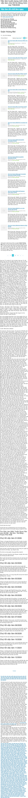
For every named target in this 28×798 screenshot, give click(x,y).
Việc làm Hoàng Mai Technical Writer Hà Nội (17, 41)
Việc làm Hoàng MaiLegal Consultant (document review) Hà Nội (17, 174)
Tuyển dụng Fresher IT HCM (14, 787)
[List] (24, 38)
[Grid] (26, 38)
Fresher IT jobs (4, 791)
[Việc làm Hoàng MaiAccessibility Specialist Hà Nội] (4, 159)
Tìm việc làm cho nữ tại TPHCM (13, 744)
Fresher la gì (4, 787)
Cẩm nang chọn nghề (8, 17)
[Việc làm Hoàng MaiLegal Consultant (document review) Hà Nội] (4, 176)
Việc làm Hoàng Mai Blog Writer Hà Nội (17, 73)
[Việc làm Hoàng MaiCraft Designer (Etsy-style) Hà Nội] (4, 193)
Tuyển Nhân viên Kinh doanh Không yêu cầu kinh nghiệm (13, 764)
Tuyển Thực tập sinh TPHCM (15, 791)
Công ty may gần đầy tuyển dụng (17, 749)
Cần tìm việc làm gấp (6, 743)
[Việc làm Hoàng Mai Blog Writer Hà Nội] (4, 76)
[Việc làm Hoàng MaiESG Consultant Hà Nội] (4, 125)
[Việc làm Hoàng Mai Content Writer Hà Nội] (4, 92)
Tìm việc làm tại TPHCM (17, 743)
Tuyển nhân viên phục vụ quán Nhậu (13, 772)
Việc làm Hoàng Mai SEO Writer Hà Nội (17, 58)
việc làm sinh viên (20, 676)
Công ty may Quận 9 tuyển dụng (18, 753)
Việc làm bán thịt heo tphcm (16, 760)
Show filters (4, 38)
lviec (4, 677)
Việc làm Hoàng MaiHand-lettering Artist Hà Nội (17, 226)
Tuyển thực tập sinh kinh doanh (11, 796)
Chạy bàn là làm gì (9, 777)
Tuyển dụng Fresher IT (18, 786)
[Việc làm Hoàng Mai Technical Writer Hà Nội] (4, 43)
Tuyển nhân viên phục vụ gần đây (9, 775)
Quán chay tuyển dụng (6, 779)
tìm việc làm (3, 676)
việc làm (9, 676)
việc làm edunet (20, 678)
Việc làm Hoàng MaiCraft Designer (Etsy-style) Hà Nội (16, 191)
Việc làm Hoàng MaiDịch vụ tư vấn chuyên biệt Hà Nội (16, 208)
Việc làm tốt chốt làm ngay (12, 9)
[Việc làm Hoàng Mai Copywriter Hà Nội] (4, 109)
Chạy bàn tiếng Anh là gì (21, 777)
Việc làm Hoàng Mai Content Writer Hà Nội (17, 90)
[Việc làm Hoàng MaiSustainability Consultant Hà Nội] (4, 142)
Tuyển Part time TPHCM (21, 780)
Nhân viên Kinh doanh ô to (7, 768)
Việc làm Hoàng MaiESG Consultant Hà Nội (17, 123)
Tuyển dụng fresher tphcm (16, 788)
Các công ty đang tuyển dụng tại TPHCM (10, 747)
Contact (14, 670)
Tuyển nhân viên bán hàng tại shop (15, 758)
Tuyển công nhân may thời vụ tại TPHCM (10, 751)
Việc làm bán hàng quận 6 (17, 762)
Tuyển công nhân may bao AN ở (8, 754)
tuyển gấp (13, 676)
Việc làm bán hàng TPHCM (11, 757)
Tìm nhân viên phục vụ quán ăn (17, 770)
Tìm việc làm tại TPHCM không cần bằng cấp (15, 746)
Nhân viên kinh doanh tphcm (10, 764)
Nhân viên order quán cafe (18, 779)
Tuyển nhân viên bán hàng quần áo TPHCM (14, 758)
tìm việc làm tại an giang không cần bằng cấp (13, 678)
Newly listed (18, 38)
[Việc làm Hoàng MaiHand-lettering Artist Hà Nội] (4, 228)
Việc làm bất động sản (15, 677)
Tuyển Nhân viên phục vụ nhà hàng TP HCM (11, 771)
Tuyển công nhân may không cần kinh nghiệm (14, 751)
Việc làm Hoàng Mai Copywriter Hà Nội (17, 106)
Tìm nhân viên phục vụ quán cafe (12, 769)
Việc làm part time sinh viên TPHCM (9, 781)
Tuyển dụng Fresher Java (19, 790)
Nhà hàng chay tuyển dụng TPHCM (15, 776)
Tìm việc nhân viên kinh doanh (18, 766)
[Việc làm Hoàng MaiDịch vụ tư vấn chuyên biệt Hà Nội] (4, 210)
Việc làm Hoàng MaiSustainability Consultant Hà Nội (16, 140)
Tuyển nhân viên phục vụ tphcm (16, 774)
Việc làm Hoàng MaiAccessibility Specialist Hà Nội (16, 157)
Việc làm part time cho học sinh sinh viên (14, 783)
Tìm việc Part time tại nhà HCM (14, 782)
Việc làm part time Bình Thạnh (14, 785)
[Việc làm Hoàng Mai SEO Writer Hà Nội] (4, 60)
